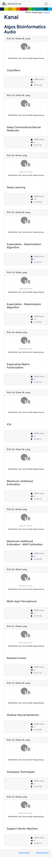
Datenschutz (42, 852)
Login (46, 12)
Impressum (24, 852)
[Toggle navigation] (46, 3)
